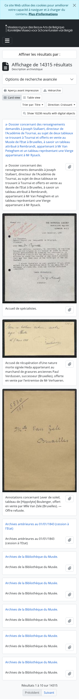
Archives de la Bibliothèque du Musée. (31, 557)
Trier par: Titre (31, 104)
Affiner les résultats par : (39, 54)
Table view (33, 97)
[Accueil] (40, 28)
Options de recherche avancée (31, 79)
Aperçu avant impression (23, 90)
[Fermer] (74, 5)
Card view (13, 97)
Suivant (49, 693)
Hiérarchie (54, 90)
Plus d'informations (43, 14)
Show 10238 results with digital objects (50, 113)
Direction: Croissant (60, 104)
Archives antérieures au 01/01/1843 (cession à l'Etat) (37, 526)
